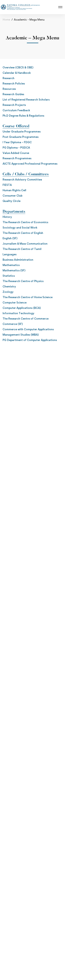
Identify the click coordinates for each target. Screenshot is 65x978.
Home (6, 19)
